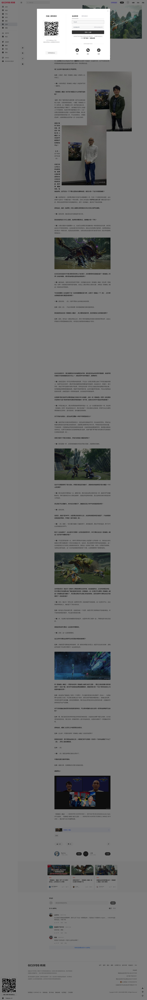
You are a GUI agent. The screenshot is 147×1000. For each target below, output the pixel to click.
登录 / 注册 (88, 32)
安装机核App (51, 53)
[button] (108, 11)
